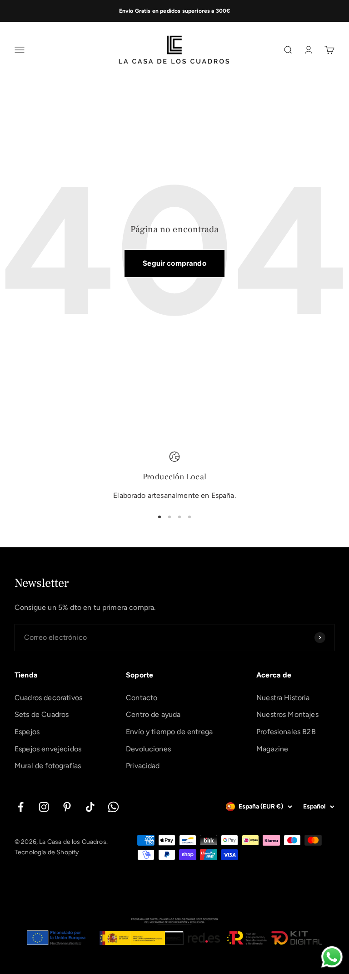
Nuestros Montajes (287, 714)
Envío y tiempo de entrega (169, 731)
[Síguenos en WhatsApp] (113, 807)
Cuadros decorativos (48, 697)
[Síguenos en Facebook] (21, 807)
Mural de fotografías (48, 765)
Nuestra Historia (283, 697)
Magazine (272, 749)
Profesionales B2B (286, 731)
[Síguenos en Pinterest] (67, 807)
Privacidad (143, 765)
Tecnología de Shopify (47, 852)
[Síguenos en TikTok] (90, 807)
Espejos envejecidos (48, 749)
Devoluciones (148, 749)
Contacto (141, 697)
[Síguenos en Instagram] (44, 807)
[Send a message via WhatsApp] (331, 957)
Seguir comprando (174, 263)
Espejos (27, 731)
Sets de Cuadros (42, 714)
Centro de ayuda (153, 714)
